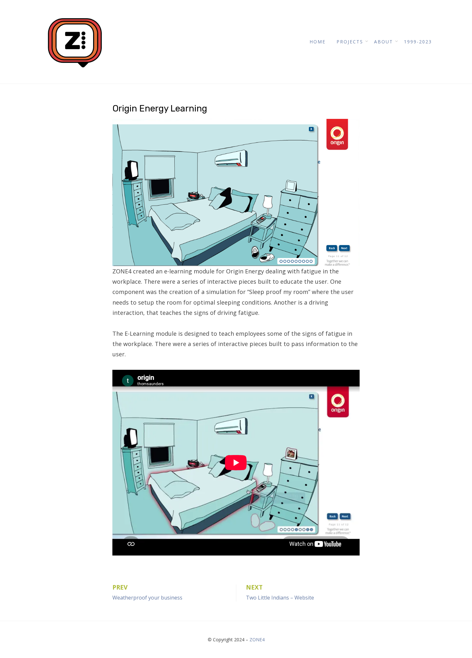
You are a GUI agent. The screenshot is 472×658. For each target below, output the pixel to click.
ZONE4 (257, 639)
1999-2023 (418, 42)
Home (318, 42)
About (383, 42)
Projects (350, 42)
